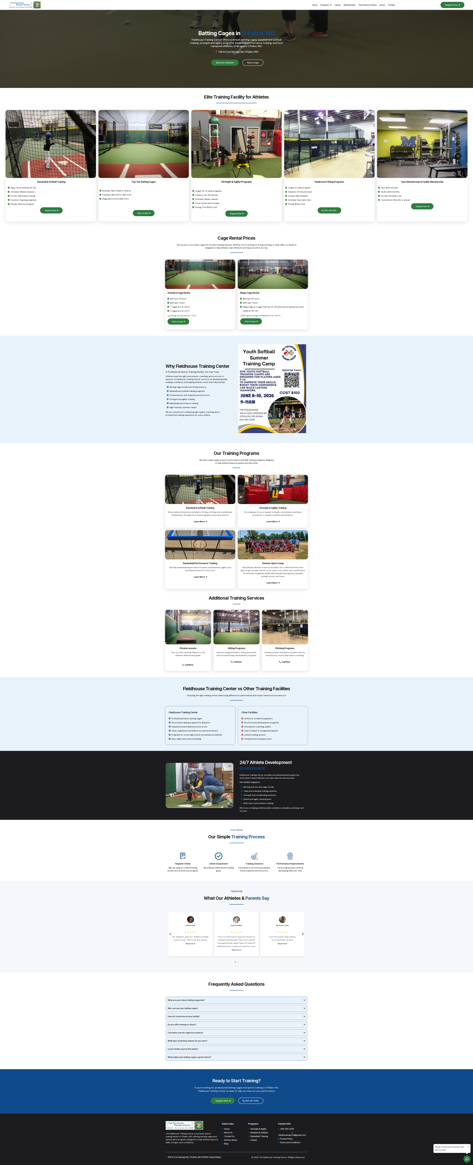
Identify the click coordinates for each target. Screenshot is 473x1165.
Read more (190, 950)
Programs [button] (324, 5)
